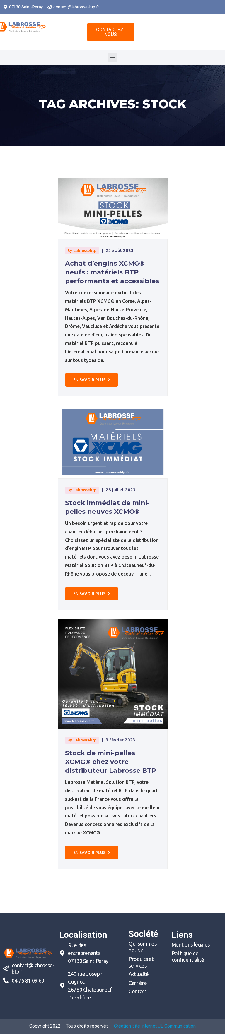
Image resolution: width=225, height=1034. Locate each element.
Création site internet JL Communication (155, 1026)
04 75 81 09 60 (28, 980)
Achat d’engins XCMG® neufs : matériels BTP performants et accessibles (112, 272)
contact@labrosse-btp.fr (76, 7)
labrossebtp (85, 250)
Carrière (138, 983)
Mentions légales (191, 944)
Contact (137, 991)
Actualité (139, 974)
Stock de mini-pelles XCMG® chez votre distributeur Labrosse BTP (110, 761)
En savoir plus (89, 379)
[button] (110, 32)
